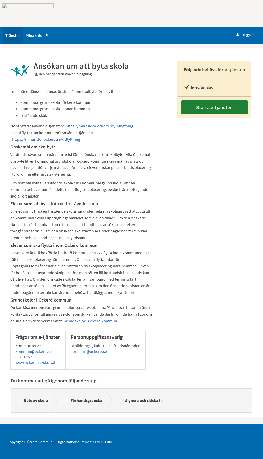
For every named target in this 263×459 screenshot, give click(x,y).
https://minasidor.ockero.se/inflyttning (99, 125)
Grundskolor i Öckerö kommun (90, 320)
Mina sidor (35, 35)
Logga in (245, 34)
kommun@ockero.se (33, 351)
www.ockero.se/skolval (35, 362)
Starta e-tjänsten (214, 107)
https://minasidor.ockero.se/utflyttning (46, 139)
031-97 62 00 (26, 356)
